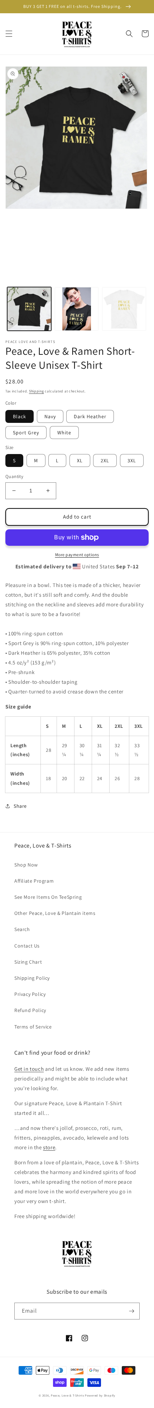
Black (19, 416)
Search (22, 929)
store (49, 1147)
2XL (105, 460)
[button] (9, 34)
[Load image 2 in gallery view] (77, 309)
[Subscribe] (131, 1311)
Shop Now (26, 864)
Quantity (14, 476)
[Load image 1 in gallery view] (29, 309)
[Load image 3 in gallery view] (124, 309)
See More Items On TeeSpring (48, 897)
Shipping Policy (32, 978)
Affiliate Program (34, 881)
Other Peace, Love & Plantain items (54, 913)
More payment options (77, 554)
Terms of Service (33, 1026)
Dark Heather (90, 416)
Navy (50, 416)
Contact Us (27, 945)
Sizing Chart (28, 962)
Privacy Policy (29, 994)
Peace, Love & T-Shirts (67, 1395)
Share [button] (20, 806)
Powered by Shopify (100, 1395)
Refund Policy (30, 1010)
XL (80, 460)
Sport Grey (26, 432)
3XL (131, 460)
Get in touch (29, 1068)
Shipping (36, 391)
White (64, 432)
